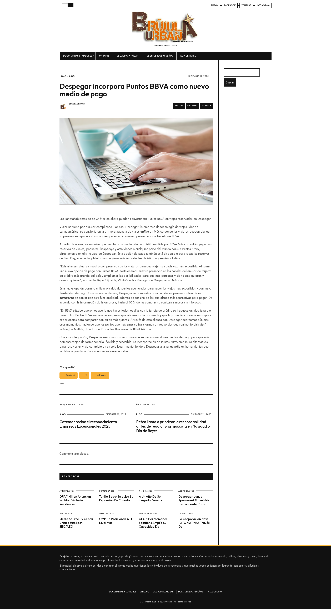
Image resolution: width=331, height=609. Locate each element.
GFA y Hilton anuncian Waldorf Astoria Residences (75, 500)
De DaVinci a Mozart (128, 55)
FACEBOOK (230, 5)
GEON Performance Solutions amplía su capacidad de (153, 522)
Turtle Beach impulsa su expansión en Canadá (116, 498)
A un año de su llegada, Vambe (150, 498)
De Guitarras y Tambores (77, 55)
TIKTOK (214, 5)
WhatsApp (102, 375)
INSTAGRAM (263, 5)
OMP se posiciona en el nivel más (115, 521)
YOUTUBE (246, 5)
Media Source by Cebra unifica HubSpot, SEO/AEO (76, 522)
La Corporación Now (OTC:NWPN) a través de (194, 522)
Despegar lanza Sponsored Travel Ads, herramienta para (194, 500)
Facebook (71, 375)
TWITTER (179, 105)
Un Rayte (104, 55)
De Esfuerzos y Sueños (160, 55)
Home (62, 76)
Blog (71, 76)
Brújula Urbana (77, 104)
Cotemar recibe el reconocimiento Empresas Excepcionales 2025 (88, 424)
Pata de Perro (188, 55)
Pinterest (192, 105)
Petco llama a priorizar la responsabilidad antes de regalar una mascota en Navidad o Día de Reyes (173, 426)
